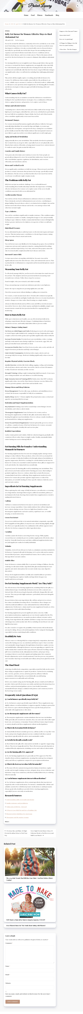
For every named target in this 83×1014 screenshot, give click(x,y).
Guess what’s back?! (64, 35)
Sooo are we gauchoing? (66, 39)
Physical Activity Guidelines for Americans (19, 814)
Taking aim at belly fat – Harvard (16, 807)
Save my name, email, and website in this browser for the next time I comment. (27, 995)
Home (26, 15)
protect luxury (40, 6)
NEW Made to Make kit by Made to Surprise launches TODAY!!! (25, 920)
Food (33, 15)
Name (7, 966)
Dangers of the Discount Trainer (68, 31)
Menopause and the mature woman (17, 817)
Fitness (39, 15)
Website (8, 983)
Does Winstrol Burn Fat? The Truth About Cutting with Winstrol (25, 925)
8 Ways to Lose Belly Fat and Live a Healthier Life (21, 810)
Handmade (49, 15)
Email (7, 974)
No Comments (20, 40)
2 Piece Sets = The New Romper (68, 49)
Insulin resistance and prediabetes (17, 803)
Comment (9, 943)
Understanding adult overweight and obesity (20, 799)
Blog (57, 15)
